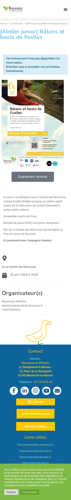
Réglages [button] (11, 492)
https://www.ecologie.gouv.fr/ (35, 456)
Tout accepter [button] (29, 492)
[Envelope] (57, 391)
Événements (17, 23)
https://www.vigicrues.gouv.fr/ (35, 450)
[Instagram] (35, 391)
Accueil (3, 23)
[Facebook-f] (14, 391)
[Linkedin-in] (25, 391)
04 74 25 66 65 (43, 382)
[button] (65, 9)
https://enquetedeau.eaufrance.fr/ (35, 444)
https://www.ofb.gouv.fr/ (35, 462)
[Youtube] (46, 391)
